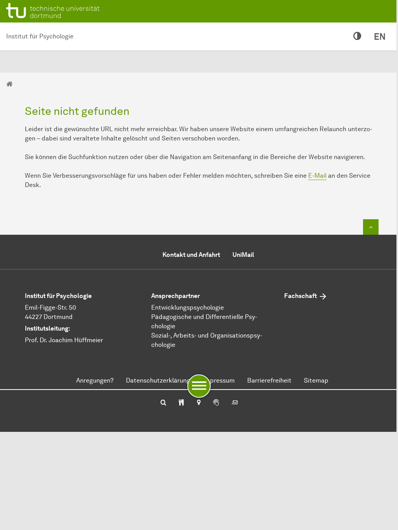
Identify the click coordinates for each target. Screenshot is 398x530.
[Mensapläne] (181, 403)
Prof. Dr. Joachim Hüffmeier (64, 340)
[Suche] (163, 403)
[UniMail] (234, 403)
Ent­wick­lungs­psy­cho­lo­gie (187, 307)
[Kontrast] (357, 36)
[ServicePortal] (216, 403)
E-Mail (317, 175)
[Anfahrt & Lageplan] (198, 403)
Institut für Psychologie (39, 36)
